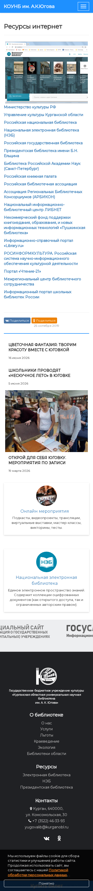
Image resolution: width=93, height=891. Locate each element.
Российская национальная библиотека (40, 122)
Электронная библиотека (47, 775)
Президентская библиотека (46, 787)
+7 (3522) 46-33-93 (48, 821)
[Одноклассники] (59, 838)
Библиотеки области (46, 753)
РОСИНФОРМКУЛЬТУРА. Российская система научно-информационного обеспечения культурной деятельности (41, 258)
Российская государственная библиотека (43, 143)
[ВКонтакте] (46, 838)
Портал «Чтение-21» (22, 271)
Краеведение (46, 741)
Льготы (46, 735)
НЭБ (46, 781)
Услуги (46, 729)
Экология (46, 747)
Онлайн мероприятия (44, 511)
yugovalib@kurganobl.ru (46, 827)
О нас (46, 723)
